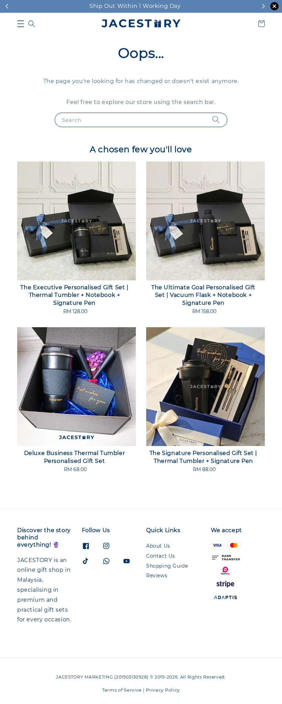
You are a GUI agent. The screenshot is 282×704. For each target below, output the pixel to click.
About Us (158, 546)
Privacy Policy (163, 690)
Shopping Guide (167, 566)
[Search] (216, 119)
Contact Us (160, 556)
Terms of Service (122, 690)
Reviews (156, 575)
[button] (20, 23)
